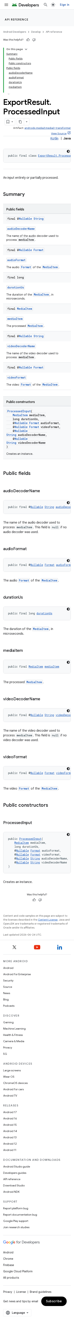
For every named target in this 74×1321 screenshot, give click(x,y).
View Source (59, 133)
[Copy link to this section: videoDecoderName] (44, 699)
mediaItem (14, 319)
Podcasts (8, 1005)
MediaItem (50, 267)
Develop (36, 31)
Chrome (8, 1259)
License (21, 1291)
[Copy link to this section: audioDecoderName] (44, 491)
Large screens (12, 1070)
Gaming (8, 1022)
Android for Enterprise (17, 974)
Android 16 (10, 1118)
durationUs (15, 287)
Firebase (8, 1265)
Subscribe (54, 1301)
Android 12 (10, 1143)
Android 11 (9, 1150)
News (6, 993)
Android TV (10, 1095)
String (39, 218)
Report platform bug (15, 1208)
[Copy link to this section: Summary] (29, 194)
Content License (48, 919)
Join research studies (16, 1227)
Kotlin (54, 138)
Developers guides (14, 1173)
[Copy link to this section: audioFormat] (30, 549)
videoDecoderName (21, 346)
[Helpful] (28, 40)
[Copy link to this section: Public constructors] (52, 805)
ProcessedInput (19, 411)
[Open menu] (6, 4)
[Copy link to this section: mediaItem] (27, 650)
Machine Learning (14, 1028)
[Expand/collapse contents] (26, 49)
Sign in (64, 5)
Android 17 (10, 1112)
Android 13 (10, 1137)
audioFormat (16, 260)
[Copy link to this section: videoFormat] (31, 757)
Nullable (25, 218)
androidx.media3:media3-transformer (47, 128)
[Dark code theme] (68, 151)
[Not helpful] (34, 40)
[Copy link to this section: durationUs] (27, 597)
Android (8, 968)
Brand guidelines (40, 1291)
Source (7, 987)
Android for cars (13, 1089)
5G (5, 1054)
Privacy (7, 1047)
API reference (17, 19)
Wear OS (8, 1076)
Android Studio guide (16, 1166)
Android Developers (14, 31)
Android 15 (10, 1125)
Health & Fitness (13, 1035)
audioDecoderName (21, 229)
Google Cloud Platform (18, 1271)
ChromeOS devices (15, 1083)
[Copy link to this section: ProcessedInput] (36, 823)
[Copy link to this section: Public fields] (34, 473)
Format (38, 250)
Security (8, 980)
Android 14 (10, 1131)
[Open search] (45, 4)
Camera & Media (13, 1041)
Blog (6, 999)
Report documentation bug (20, 1214)
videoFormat (16, 377)
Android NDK (11, 1192)
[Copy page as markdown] (20, 121)
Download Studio (14, 1185)
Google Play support (15, 1221)
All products (11, 1277)
